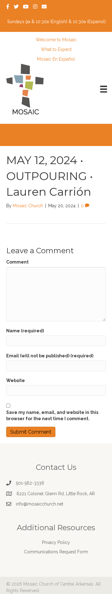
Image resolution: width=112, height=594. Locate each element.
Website (15, 380)
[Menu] (103, 89)
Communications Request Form (56, 551)
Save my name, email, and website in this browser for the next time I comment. (52, 415)
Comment (17, 261)
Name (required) (25, 330)
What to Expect (56, 49)
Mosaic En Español (56, 59)
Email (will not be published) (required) (49, 355)
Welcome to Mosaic (56, 39)
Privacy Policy (56, 542)
